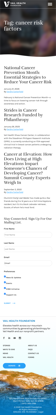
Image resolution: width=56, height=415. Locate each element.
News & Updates (13, 277)
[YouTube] (15, 338)
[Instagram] (20, 338)
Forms (31, 357)
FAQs (30, 349)
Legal (41, 412)
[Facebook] (4, 338)
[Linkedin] (10, 338)
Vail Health (8, 357)
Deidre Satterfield (15, 91)
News (5, 353)
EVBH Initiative (12, 289)
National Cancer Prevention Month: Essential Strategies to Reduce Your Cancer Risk (28, 74)
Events (9, 283)
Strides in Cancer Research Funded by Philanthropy (23, 115)
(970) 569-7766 (29, 403)
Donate (11, 366)
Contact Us (33, 353)
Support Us (11, 295)
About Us (32, 345)
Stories (6, 345)
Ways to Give (9, 349)
